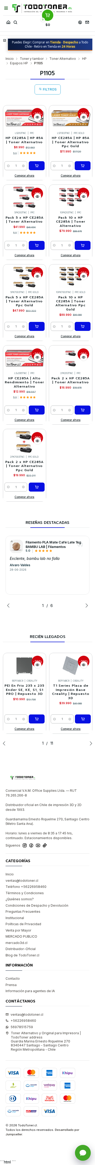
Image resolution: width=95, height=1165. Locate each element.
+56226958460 (23, 1021)
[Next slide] (85, 605)
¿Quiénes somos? (20, 899)
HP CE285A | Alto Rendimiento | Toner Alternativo (24, 382)
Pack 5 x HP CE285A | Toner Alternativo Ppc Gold (25, 301)
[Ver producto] (16, 546)
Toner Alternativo (62, 58)
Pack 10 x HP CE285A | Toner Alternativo (70, 221)
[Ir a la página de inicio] (42, 8)
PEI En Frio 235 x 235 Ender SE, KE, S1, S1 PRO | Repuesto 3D (24, 689)
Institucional (15, 918)
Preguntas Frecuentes (23, 912)
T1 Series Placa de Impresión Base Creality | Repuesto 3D (70, 691)
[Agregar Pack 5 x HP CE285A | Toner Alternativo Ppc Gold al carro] (37, 326)
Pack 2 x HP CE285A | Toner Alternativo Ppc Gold (24, 466)
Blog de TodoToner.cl (22, 955)
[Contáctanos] (87, 21)
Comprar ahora (24, 175)
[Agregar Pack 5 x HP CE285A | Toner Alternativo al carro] (37, 245)
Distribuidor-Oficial (21, 949)
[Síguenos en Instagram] (24, 845)
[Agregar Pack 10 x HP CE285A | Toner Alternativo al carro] (83, 245)
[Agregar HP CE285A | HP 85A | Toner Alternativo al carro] (37, 165)
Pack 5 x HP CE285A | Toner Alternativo (25, 219)
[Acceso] (80, 21)
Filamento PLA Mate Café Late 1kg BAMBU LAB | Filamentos (53, 544)
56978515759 (22, 1027)
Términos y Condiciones (25, 893)
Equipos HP (19, 63)
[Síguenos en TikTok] (44, 845)
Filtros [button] (49, 89)
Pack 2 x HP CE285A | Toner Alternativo (70, 380)
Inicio (10, 58)
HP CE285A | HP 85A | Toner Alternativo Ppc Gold (70, 142)
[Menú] (6, 8)
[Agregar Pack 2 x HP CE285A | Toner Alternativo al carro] (83, 410)
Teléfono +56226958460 (26, 887)
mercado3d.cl (16, 943)
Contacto (13, 978)
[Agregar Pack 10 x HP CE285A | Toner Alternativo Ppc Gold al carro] (83, 326)
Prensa (11, 985)
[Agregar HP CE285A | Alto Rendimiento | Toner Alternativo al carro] (37, 410)
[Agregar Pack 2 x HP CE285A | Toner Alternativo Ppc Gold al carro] (37, 487)
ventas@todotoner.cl (22, 881)
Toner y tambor (32, 58)
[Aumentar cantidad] (23, 165)
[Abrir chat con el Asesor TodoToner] (83, 1153)
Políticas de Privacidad (23, 924)
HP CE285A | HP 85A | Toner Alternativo (24, 140)
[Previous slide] (9, 605)
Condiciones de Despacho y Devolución (37, 905)
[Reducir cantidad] (8, 165)
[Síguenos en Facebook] (31, 845)
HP (84, 58)
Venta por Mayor (18, 930)
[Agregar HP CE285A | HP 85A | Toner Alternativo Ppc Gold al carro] (83, 165)
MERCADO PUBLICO (21, 936)
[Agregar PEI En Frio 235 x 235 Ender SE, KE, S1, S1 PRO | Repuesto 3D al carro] (37, 718)
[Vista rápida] (37, 117)
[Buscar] (15, 21)
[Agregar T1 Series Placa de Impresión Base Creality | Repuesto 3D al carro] (83, 718)
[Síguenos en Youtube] (38, 845)
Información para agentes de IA (30, 991)
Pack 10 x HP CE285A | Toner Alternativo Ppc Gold (70, 303)
